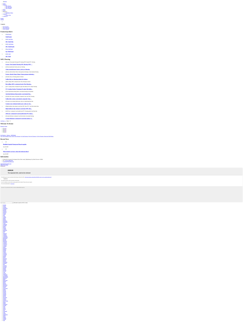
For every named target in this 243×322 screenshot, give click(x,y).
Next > (3, 121)
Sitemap (8, 135)
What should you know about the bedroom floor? (16, 151)
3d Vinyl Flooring (40, 136)
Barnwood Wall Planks (48, 136)
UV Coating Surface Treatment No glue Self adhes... (19, 89)
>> (5, 121)
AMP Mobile (13, 135)
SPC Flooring (8, 6)
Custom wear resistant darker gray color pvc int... (18, 103)
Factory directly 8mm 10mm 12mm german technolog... (20, 74)
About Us (5, 14)
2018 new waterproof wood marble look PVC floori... (19, 113)
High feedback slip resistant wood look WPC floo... (19, 108)
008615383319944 (4, 165)
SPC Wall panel (9, 7)
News (4, 9)
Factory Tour (8, 15)
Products (5, 4)
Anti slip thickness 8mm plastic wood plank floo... (18, 94)
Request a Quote (4, 126)
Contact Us (5, 16)
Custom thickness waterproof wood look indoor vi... (19, 118)
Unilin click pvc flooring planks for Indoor (17, 79)
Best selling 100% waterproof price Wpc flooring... (19, 84)
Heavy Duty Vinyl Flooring (14, 136)
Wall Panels (9, 37)
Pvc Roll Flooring (24, 136)
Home (4, 3)
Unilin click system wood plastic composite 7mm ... (19, 99)
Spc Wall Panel (9, 51)
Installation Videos (9, 12)
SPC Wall (8, 56)
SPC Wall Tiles (9, 41)
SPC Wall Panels (10, 46)
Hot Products (3, 135)
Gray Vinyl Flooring (5, 136)
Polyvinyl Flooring (32, 136)
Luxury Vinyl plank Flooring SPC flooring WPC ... (19, 64)
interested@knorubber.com (6, 163)
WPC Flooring (8, 8)
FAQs (4, 10)
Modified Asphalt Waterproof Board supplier (14, 144)
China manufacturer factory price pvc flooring (18, 69)
